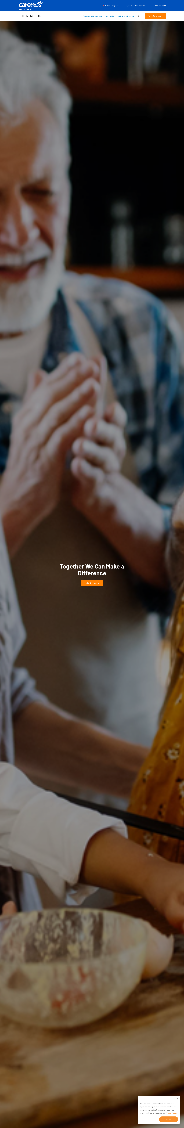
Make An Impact (155, 16)
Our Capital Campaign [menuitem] (92, 16)
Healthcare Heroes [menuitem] (125, 16)
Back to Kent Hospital (137, 6)
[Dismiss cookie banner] (177, 1099)
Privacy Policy (171, 1113)
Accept (168, 1119)
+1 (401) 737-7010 (159, 6)
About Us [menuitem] (110, 16)
